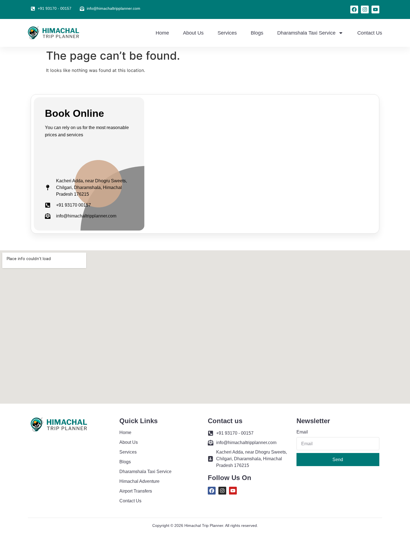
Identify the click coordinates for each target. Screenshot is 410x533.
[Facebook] (354, 9)
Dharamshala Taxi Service (306, 33)
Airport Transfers (135, 491)
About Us (193, 33)
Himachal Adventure (139, 481)
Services (227, 33)
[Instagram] (365, 9)
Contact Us (369, 33)
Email (302, 432)
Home (162, 33)
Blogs (257, 33)
